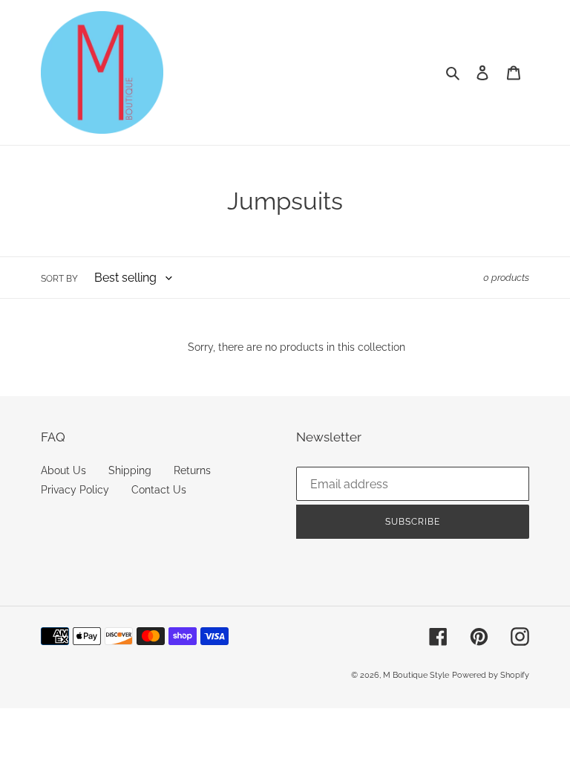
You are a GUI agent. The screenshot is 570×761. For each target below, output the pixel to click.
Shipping (129, 470)
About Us (63, 470)
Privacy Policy (75, 490)
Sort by (59, 278)
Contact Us (158, 490)
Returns (192, 470)
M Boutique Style (416, 675)
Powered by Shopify (490, 675)
